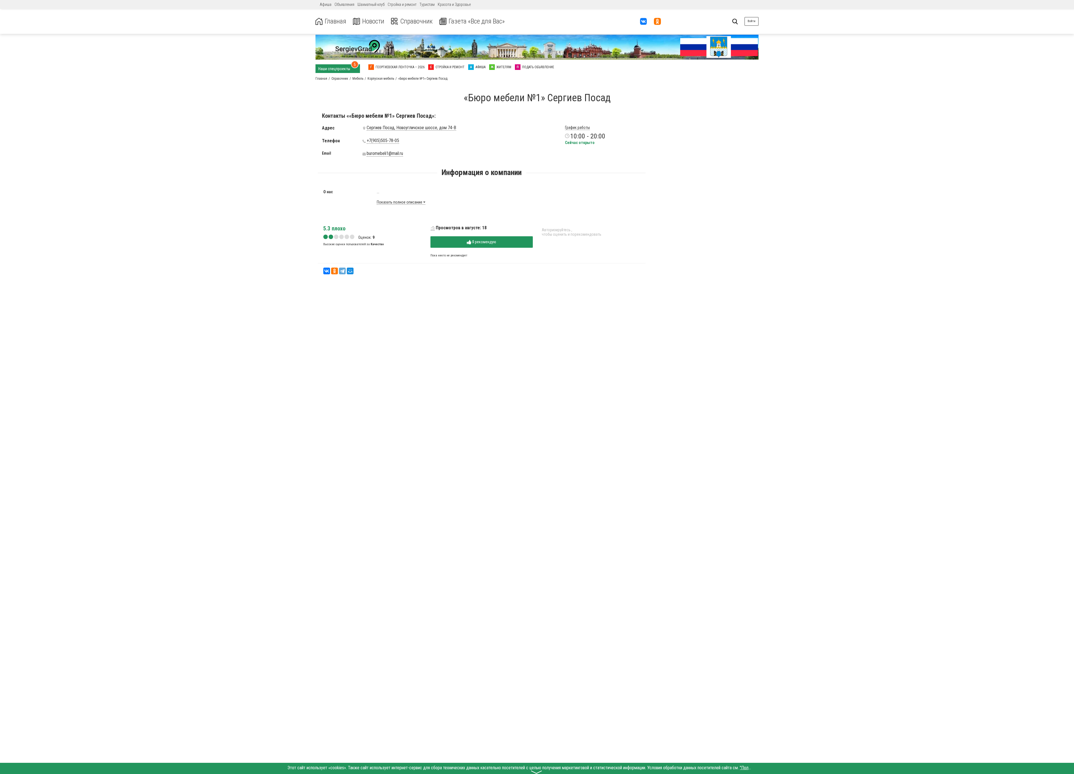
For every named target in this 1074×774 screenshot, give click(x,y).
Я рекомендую (483, 242)
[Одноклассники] (334, 271)
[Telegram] (342, 271)
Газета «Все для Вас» (477, 21)
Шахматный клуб (371, 4)
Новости (373, 21)
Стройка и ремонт (402, 4)
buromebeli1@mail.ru (385, 153)
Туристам (427, 4)
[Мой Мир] (350, 271)
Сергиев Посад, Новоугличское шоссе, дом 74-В (411, 127)
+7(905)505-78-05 (383, 140)
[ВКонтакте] (326, 271)
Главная (335, 21)
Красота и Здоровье (454, 4)
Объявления (344, 4)
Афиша (325, 4)
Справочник (416, 21)
